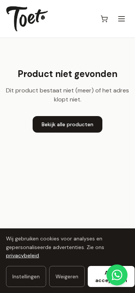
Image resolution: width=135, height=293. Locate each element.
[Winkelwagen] (104, 19)
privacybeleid (22, 255)
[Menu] (121, 18)
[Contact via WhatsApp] (117, 274)
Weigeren (67, 276)
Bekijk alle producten (67, 124)
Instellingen (26, 276)
